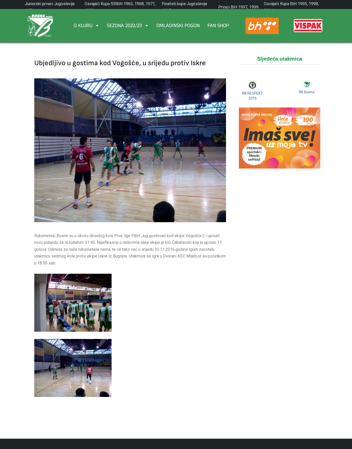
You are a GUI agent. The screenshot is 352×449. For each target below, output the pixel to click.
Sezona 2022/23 (124, 26)
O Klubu (83, 26)
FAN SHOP (218, 26)
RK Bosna (306, 92)
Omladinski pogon (178, 26)
